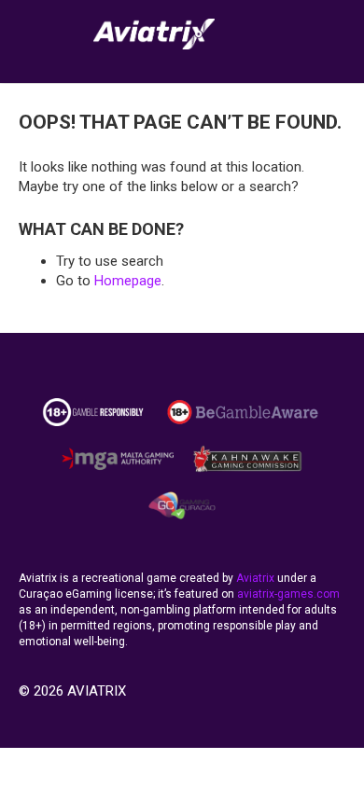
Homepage (127, 280)
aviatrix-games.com (288, 594)
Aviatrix (255, 578)
